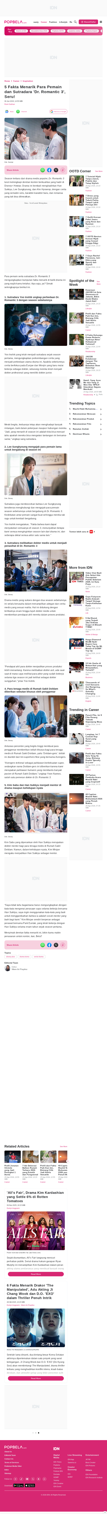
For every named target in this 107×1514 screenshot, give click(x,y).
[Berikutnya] (68, 1170)
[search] (75, 22)
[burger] (101, 21)
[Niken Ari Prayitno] (7, 977)
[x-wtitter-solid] (56, 170)
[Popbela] (15, 21)
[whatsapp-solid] (42, 170)
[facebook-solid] (49, 170)
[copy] (62, 170)
